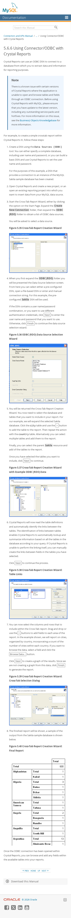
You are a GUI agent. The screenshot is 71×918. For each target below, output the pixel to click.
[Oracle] (12, 899)
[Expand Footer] (65, 900)
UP (39, 871)
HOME (33, 871)
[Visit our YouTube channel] (27, 909)
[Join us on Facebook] (6, 909)
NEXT (44, 871)
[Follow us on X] (13, 909)
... (36, 36)
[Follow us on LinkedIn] (20, 909)
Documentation (14, 17)
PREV (26, 871)
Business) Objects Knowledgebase (38, 120)
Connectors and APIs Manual (18, 36)
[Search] (56, 28)
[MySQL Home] (10, 7)
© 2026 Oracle (29, 899)
